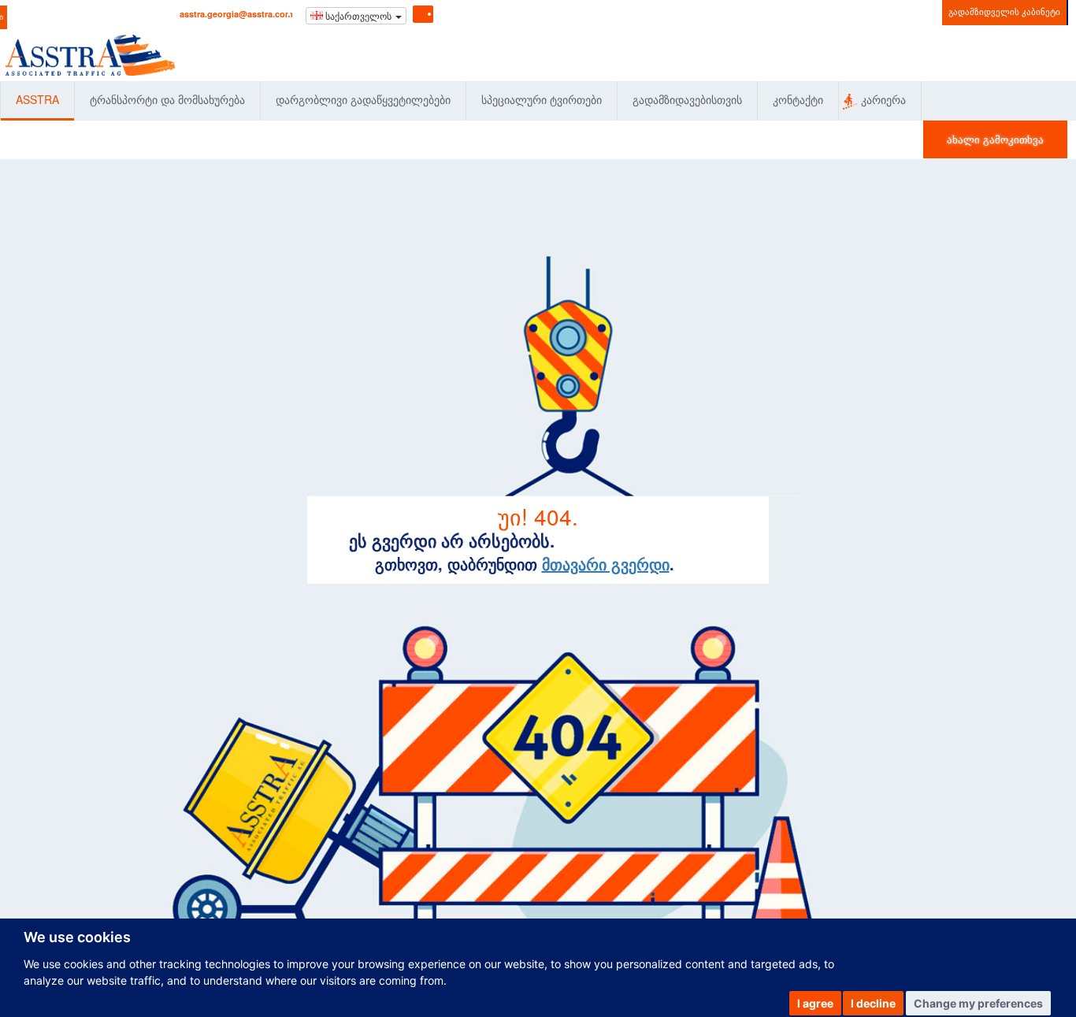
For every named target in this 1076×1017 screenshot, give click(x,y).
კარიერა (883, 99)
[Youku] (493, 13)
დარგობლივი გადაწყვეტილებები (363, 99)
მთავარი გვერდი (606, 563)
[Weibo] (472, 13)
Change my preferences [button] (978, 1003)
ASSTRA (37, 99)
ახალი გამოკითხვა (995, 139)
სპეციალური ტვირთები (541, 99)
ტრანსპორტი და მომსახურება (167, 99)
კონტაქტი (798, 99)
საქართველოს (358, 15)
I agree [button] (815, 1003)
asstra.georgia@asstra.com (236, 14)
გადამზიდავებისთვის (687, 99)
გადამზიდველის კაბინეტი (1004, 11)
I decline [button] (873, 1003)
